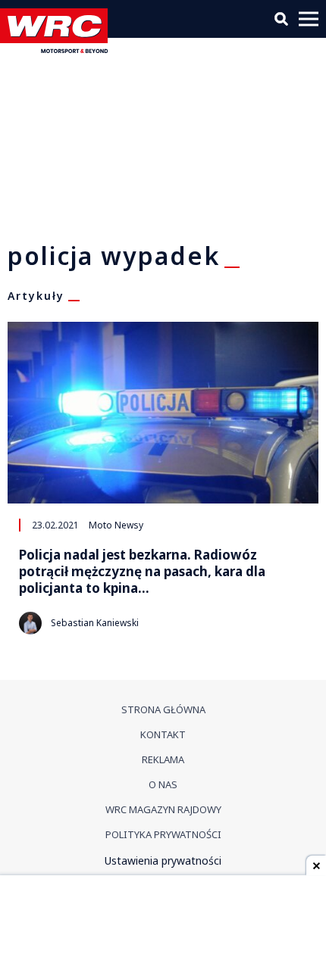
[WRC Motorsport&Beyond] (58, 49)
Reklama (163, 759)
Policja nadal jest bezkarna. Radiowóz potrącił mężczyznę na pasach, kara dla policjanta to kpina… (142, 572)
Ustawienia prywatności (163, 860)
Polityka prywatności (163, 834)
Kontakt (163, 734)
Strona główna (163, 709)
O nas (163, 784)
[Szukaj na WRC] (281, 19)
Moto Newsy (116, 525)
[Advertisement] (163, 916)
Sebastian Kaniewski (95, 622)
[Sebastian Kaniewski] (30, 623)
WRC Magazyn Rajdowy (163, 809)
